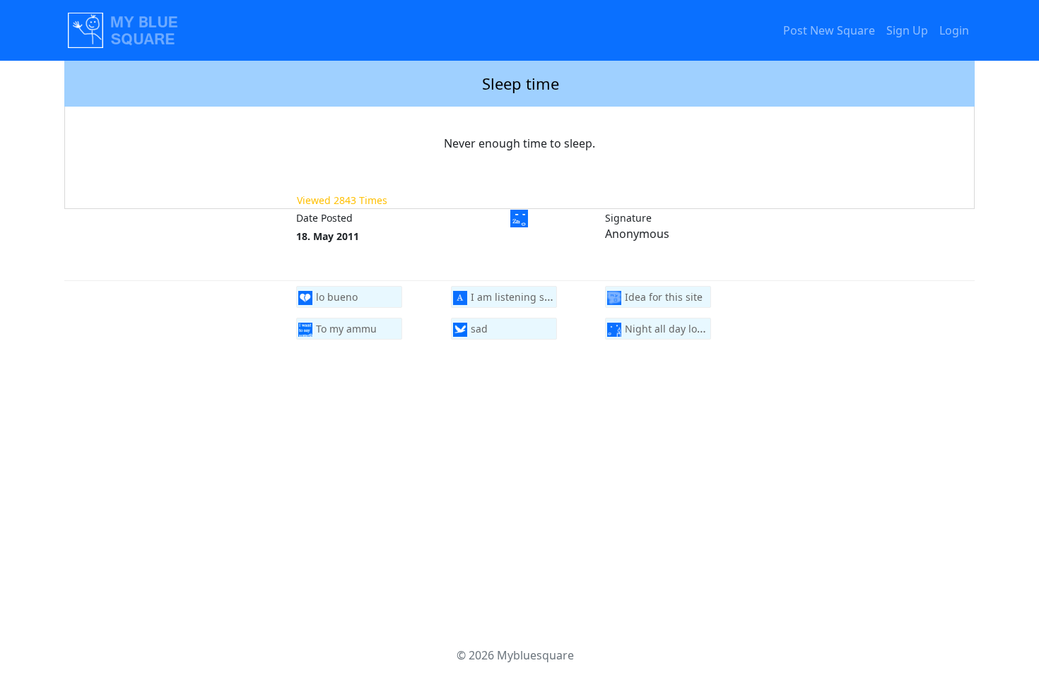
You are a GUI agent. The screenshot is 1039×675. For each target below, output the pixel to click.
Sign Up (907, 30)
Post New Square (829, 30)
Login (954, 30)
